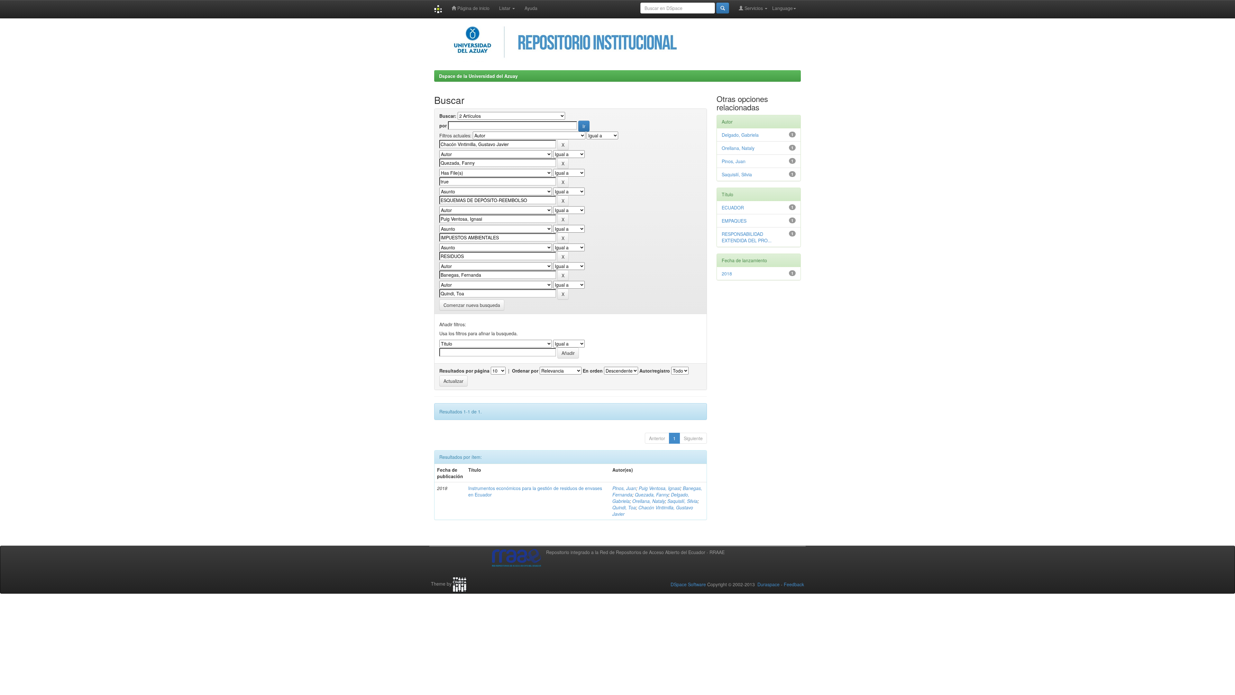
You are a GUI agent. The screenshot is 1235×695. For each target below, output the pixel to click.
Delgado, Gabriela (740, 135)
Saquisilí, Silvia (682, 501)
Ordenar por (525, 370)
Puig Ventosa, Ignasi (659, 488)
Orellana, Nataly (648, 501)
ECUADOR (733, 207)
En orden (593, 370)
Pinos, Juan (624, 488)
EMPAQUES (734, 221)
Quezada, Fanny (651, 494)
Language (782, 8)
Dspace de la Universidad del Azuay (478, 76)
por (443, 125)
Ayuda (531, 8)
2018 (727, 273)
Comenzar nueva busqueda (472, 305)
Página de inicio (472, 8)
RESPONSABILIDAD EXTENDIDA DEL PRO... (747, 237)
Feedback (794, 584)
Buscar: (447, 116)
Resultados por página (464, 370)
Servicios (753, 8)
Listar (505, 8)
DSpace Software (688, 584)
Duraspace (768, 584)
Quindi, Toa (624, 507)
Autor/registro (654, 370)
